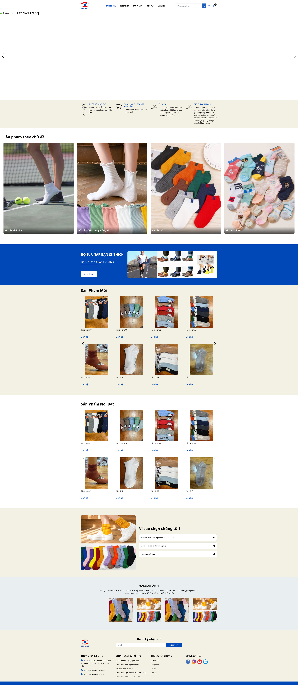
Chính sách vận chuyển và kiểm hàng (131, 673)
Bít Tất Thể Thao (14, 230)
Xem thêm (88, 274)
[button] (295, 55)
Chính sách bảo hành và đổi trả (128, 677)
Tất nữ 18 (85, 377)
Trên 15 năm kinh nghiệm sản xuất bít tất (157, 537)
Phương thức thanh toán (125, 669)
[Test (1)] (177, 610)
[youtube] (199, 661)
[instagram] (193, 661)
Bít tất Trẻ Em (233, 230)
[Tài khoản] (209, 5)
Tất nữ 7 (119, 377)
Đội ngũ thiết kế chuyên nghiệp (153, 546)
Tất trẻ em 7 (156, 330)
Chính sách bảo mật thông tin (127, 664)
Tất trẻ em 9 (86, 330)
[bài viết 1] (93, 610)
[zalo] (205, 661)
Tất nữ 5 (189, 377)
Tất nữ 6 (154, 377)
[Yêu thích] (94, 317)
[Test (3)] (121, 610)
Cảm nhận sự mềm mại (32, 58)
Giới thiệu (124, 6)
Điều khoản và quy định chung (128, 661)
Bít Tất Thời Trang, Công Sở (94, 230)
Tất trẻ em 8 (121, 330)
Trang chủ (111, 6)
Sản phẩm (137, 6)
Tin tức (150, 6)
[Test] (205, 610)
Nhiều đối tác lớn (148, 554)
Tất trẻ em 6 (191, 330)
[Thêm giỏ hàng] (99, 317)
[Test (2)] (149, 610)
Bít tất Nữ (157, 230)
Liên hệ (161, 6)
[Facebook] (188, 661)
